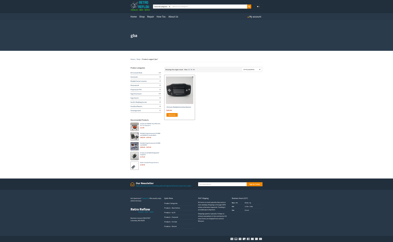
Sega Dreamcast (136, 94)
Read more (172, 115)
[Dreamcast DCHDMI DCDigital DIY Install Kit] (134, 156)
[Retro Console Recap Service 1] (134, 166)
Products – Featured (171, 217)
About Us (173, 16)
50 (191, 70)
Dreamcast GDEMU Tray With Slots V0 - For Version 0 (150, 124)
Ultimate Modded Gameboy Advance (178, 107)
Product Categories (171, 203)
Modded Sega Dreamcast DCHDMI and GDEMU (150, 144)
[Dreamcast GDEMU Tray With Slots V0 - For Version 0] (134, 127)
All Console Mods (136, 73)
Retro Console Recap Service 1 (149, 162)
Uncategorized (135, 110)
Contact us (145, 198)
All (194, 70)
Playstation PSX (136, 89)
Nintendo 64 (134, 85)
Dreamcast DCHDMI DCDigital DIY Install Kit (149, 154)
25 (189, 70)
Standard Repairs (136, 106)
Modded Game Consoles (138, 81)
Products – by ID (169, 212)
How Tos (161, 16)
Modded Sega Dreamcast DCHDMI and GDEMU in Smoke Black (150, 134)
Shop (142, 16)
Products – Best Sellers (172, 208)
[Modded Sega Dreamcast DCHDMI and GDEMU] (134, 146)
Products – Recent (170, 226)
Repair (150, 16)
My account (255, 16)
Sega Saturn (134, 98)
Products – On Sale (170, 222)
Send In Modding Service (138, 102)
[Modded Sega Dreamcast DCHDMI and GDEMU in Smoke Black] (134, 136)
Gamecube (134, 77)
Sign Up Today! (254, 184)
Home (133, 16)
